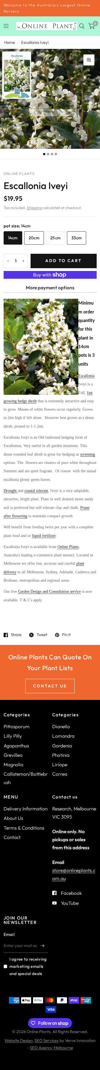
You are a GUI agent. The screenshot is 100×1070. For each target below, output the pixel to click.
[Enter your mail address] (42, 945)
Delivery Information (26, 809)
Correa (59, 774)
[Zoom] (88, 60)
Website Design (18, 1040)
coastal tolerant (36, 491)
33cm (76, 237)
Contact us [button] (50, 686)
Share (16, 635)
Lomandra (63, 736)
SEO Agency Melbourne (51, 1047)
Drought (11, 491)
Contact (12, 837)
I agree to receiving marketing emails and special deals (28, 966)
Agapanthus (16, 746)
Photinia (60, 755)
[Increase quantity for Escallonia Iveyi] (23, 261)
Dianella (61, 726)
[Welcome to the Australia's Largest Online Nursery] (50, 8)
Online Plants (68, 547)
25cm (55, 237)
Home (9, 42)
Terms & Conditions (24, 828)
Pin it (66, 635)
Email (9, 934)
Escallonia (86, 376)
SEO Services (46, 1040)
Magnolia (13, 764)
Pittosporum (16, 726)
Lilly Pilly (13, 736)
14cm (13, 237)
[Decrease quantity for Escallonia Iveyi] (8, 261)
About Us (13, 818)
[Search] (81, 26)
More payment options (50, 287)
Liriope (59, 764)
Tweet (41, 635)
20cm (34, 237)
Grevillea (13, 755)
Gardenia (62, 746)
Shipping (34, 207)
